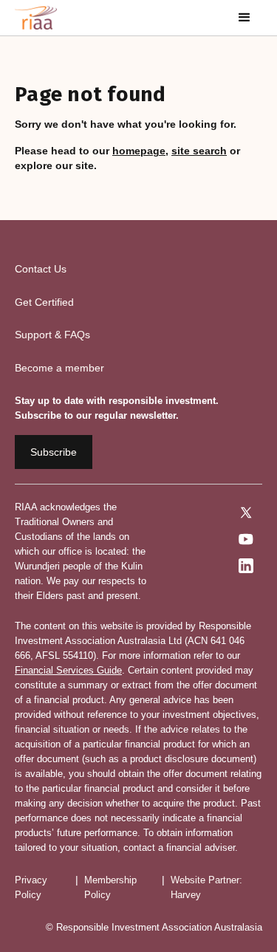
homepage (138, 151)
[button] (244, 17)
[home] (36, 18)
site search (199, 151)
